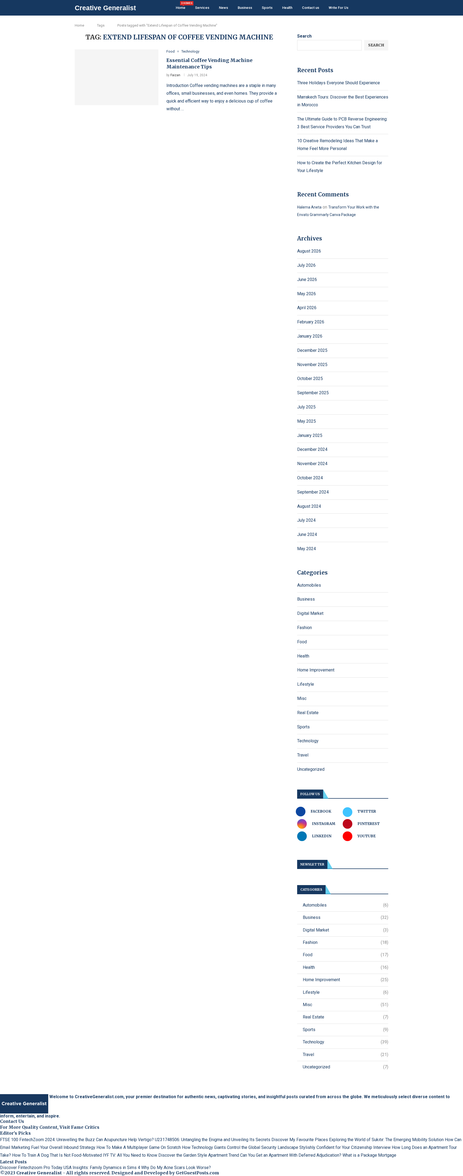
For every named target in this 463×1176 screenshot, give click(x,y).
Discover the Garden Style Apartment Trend (198, 1155)
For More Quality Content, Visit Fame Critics (49, 1127)
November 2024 (312, 463)
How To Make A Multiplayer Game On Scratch (138, 1147)
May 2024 (306, 548)
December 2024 (312, 449)
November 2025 (312, 364)
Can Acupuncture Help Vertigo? (125, 1139)
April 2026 (306, 307)
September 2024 (313, 492)
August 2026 (309, 251)
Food (302, 641)
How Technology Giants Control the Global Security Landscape (240, 1147)
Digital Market (310, 613)
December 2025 (312, 350)
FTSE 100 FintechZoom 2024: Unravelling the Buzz (47, 1139)
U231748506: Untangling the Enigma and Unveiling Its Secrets (212, 1139)
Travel (302, 755)
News (223, 8)
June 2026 (307, 279)
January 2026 (309, 336)
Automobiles (309, 585)
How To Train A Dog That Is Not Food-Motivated (57, 1155)
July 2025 (306, 407)
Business (245, 8)
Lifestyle (305, 684)
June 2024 (307, 534)
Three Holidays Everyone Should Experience (338, 82)
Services (202, 8)
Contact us (310, 8)
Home (180, 6)
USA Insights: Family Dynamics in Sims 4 (102, 1167)
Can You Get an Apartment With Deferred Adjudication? (290, 1155)
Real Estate (308, 712)
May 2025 (306, 421)
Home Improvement (315, 670)
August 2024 (309, 506)
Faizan (175, 75)
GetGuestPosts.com (197, 1172)
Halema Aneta (309, 207)
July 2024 (306, 520)
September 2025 (313, 392)
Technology (308, 740)
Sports (267, 8)
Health (287, 8)
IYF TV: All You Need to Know (130, 1155)
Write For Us (338, 8)
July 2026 (306, 265)
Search (304, 36)
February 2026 (310, 321)
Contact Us (12, 1121)
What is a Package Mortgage (369, 1155)
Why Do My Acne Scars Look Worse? (176, 1167)
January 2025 (309, 435)
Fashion (304, 627)
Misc (302, 698)
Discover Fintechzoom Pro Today (31, 1167)
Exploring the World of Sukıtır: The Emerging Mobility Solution (386, 1139)
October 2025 (310, 378)
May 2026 (306, 293)
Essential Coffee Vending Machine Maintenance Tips (209, 63)
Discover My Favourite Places (299, 1139)
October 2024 (310, 477)
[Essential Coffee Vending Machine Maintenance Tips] (116, 77)
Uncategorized (310, 769)
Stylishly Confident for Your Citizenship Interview (345, 1147)
